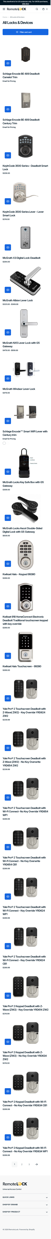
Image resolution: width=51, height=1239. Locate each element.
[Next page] (35, 1144)
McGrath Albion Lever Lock (18, 292)
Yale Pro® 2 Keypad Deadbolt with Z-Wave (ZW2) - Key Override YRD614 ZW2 (23, 983)
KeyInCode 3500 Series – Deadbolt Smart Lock (22, 163)
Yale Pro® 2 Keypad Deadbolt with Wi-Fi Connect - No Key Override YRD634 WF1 (24, 1127)
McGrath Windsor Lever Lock (19, 378)
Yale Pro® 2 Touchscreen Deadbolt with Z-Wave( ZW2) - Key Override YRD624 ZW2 (24, 693)
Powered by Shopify (27, 1209)
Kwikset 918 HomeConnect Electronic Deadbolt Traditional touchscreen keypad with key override (23, 603)
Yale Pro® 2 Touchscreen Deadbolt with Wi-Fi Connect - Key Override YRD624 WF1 (24, 886)
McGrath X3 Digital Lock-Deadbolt (21, 251)
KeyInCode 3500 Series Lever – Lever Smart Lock (23, 208)
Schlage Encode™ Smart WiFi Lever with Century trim (22, 421)
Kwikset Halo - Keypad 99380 (19, 558)
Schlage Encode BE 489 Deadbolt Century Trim (21, 119)
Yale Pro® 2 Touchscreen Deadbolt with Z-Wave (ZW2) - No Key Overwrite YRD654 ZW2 (24, 741)
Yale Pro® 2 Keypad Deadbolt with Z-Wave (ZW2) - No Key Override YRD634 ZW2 (23, 1031)
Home (5, 17)
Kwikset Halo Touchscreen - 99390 (22, 648)
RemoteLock (13, 1209)
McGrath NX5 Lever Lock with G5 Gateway (21, 335)
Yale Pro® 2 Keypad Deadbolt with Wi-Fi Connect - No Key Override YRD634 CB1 (24, 1079)
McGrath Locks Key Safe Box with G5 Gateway (23, 471)
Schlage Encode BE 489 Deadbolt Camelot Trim (21, 74)
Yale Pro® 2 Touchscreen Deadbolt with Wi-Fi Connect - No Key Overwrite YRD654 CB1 (24, 838)
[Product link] (24, 60)
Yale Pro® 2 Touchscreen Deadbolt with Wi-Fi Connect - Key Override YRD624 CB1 (24, 934)
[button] (4, 9)
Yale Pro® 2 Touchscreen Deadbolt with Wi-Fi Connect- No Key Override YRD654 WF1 (24, 789)
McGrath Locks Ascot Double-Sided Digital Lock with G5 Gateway (22, 516)
